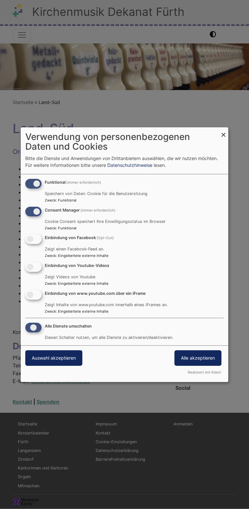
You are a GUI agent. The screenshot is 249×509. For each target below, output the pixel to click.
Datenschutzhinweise (129, 165)
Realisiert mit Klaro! (204, 372)
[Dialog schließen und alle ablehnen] (223, 131)
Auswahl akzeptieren (54, 358)
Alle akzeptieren (198, 358)
